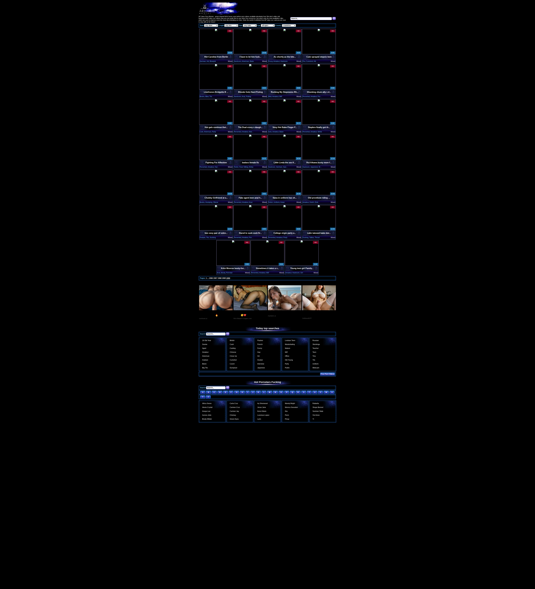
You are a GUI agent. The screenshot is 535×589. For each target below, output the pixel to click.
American (205, 356)
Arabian (205, 360)
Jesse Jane (261, 407)
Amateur (205, 352)
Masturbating (290, 344)
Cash (232, 344)
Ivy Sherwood (262, 403)
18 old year (206, 340)
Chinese (233, 352)
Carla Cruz (234, 403)
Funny (259, 348)
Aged (204, 348)
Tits (314, 360)
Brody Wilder (207, 419)
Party (287, 364)
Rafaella (316, 403)
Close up (233, 356)
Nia (286, 411)
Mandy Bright (290, 403)
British (232, 340)
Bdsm (204, 364)
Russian (316, 340)
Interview (260, 364)
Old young (289, 360)
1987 (215, 278)
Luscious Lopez (263, 415)
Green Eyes (234, 419)
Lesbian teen (290, 340)
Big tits (205, 368)
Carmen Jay (234, 411)
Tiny (314, 356)
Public (287, 368)
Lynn (259, 419)
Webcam (316, 368)
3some (204, 344)
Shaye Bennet (318, 407)
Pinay (287, 419)
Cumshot (233, 360)
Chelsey (233, 415)
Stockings (316, 344)
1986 (211, 278)
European (233, 368)
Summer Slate (318, 411)
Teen (314, 352)
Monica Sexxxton (291, 407)
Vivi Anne (316, 415)
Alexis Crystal (207, 407)
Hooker (260, 360)
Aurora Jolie (206, 415)
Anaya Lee (206, 411)
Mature (287, 348)
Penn (287, 415)
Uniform (315, 364)
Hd (258, 356)
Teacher (316, 348)
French (260, 344)
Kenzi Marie (261, 411)
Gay (258, 352)
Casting (233, 348)
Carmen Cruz (235, 407)
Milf (286, 352)
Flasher (260, 340)
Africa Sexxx (206, 403)
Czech (232, 364)
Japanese (261, 368)
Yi (313, 419)
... (208, 278)
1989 (224, 278)
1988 (220, 278)
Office (287, 356)
